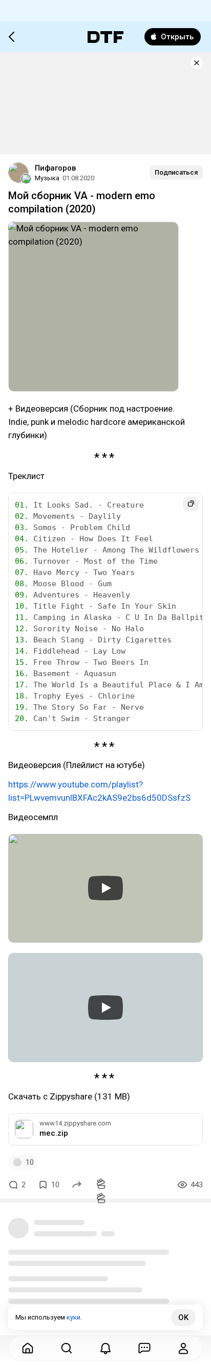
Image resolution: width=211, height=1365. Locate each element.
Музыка (47, 178)
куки (73, 1317)
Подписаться (176, 172)
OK (183, 1317)
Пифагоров (55, 168)
